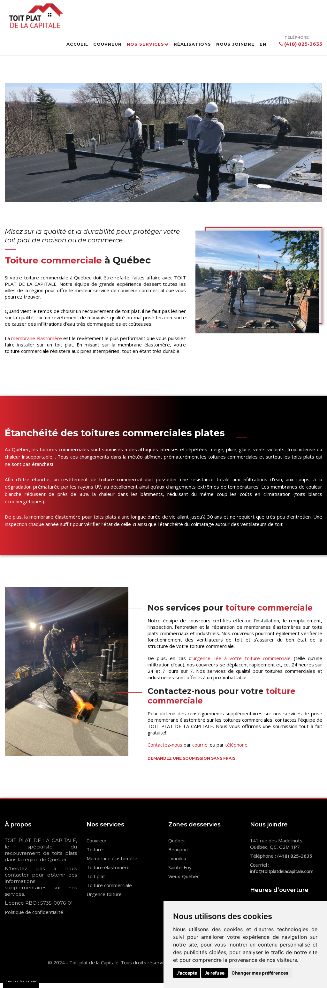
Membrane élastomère (112, 858)
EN (263, 44)
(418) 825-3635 (302, 44)
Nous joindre (235, 44)
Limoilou (177, 858)
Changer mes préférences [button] (260, 973)
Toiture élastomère (108, 867)
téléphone (236, 744)
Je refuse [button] (214, 973)
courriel (200, 744)
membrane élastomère (36, 338)
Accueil (77, 44)
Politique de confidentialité (34, 912)
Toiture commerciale (109, 885)
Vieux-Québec (183, 876)
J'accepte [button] (186, 973)
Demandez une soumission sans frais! (192, 758)
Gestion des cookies (21, 981)
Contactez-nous (165, 744)
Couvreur (107, 44)
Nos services (145, 44)
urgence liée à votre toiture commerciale (242, 658)
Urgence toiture (104, 894)
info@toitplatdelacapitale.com (281, 871)
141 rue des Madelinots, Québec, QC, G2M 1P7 (277, 843)
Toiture (95, 849)
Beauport (178, 849)
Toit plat (96, 876)
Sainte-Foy (180, 867)
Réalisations (192, 44)
